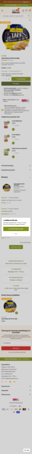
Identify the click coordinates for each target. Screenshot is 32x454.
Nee (16, 233)
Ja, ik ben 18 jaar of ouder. (16, 229)
